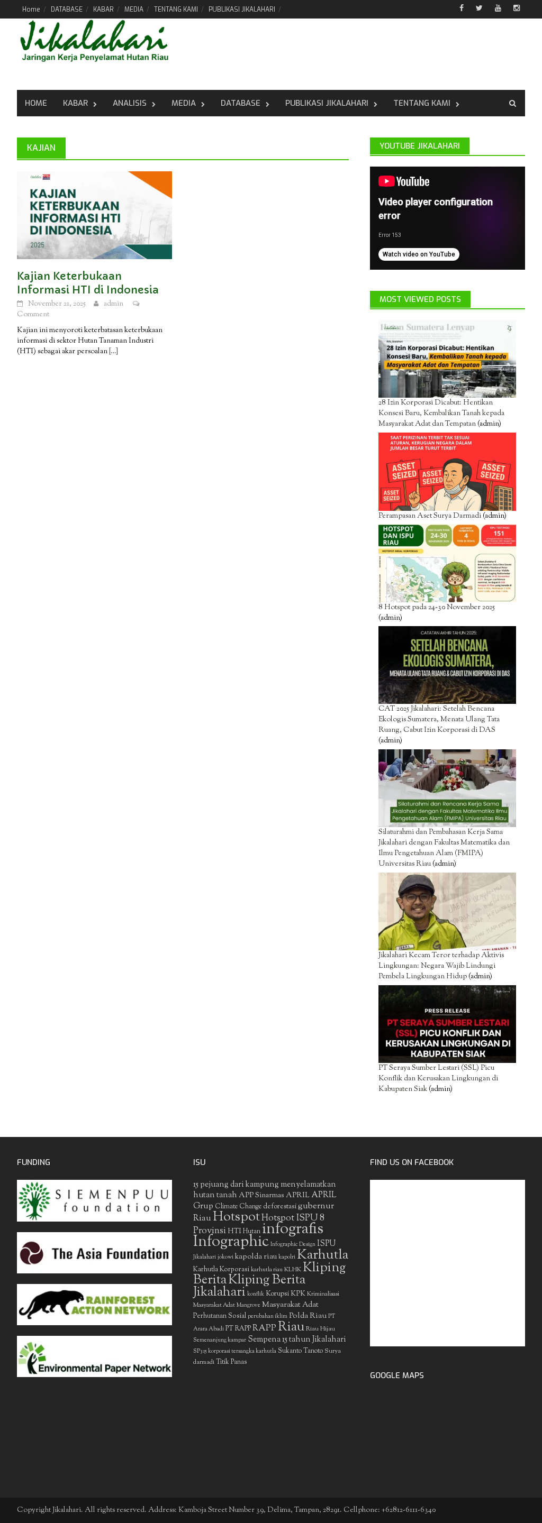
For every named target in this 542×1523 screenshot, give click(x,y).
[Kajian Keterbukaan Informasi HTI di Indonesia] (94, 215)
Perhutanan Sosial (219, 1316)
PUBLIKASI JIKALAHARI (242, 9)
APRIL (298, 1195)
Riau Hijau (320, 1329)
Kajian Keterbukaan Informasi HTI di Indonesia (88, 283)
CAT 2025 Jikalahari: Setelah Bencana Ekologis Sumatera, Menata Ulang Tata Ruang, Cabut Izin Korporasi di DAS (439, 720)
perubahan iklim (267, 1316)
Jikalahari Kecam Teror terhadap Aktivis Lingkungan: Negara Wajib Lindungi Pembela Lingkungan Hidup (441, 966)
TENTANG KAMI (176, 9)
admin (113, 304)
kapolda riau (256, 1256)
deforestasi (279, 1206)
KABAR (103, 9)
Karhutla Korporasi (221, 1269)
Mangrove (248, 1305)
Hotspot (236, 1217)
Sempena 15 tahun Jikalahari (297, 1339)
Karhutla (322, 1255)
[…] (112, 351)
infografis (292, 1229)
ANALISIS (130, 103)
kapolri (286, 1257)
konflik (255, 1294)
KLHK (292, 1269)
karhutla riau (267, 1269)
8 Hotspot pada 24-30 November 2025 (436, 607)
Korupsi (277, 1294)
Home (31, 9)
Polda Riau (308, 1316)
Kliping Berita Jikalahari (249, 1286)
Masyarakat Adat (290, 1304)
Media (183, 103)
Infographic (231, 1242)
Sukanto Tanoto (300, 1351)
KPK (298, 1294)
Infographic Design (292, 1245)
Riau (291, 1327)
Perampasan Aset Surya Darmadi (429, 516)
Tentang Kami (421, 103)
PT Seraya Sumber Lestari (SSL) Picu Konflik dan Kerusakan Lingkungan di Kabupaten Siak (438, 1079)
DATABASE (67, 9)
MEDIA (133, 9)
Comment (33, 314)
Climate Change (238, 1207)
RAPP (264, 1328)
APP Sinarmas (261, 1195)
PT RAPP (238, 1329)
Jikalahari (204, 1257)
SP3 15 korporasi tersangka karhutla (234, 1351)
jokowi (225, 1257)
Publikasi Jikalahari (326, 103)
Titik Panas (231, 1362)
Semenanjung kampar (219, 1340)
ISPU (326, 1244)
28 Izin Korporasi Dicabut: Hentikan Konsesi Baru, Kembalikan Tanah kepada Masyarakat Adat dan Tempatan (441, 413)
